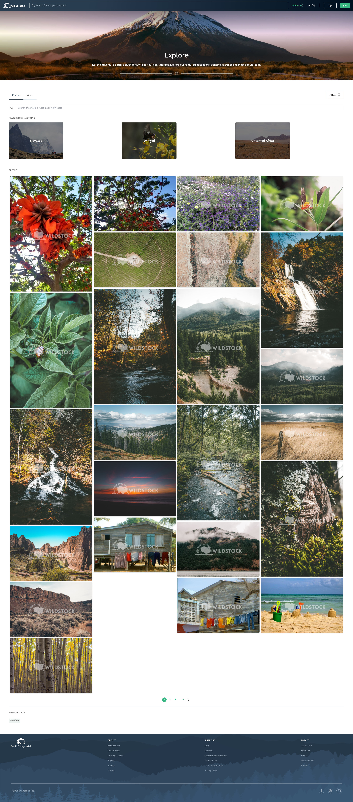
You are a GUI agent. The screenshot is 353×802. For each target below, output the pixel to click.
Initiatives (305, 750)
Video (30, 95)
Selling (111, 765)
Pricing (111, 770)
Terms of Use (210, 760)
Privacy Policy (210, 770)
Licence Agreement (213, 765)
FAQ (206, 745)
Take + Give (306, 745)
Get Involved (307, 760)
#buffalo (14, 720)
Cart (309, 5)
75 (183, 699)
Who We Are (114, 745)
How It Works (114, 750)
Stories (304, 765)
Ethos (304, 755)
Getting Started (115, 755)
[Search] (32, 5)
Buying (111, 760)
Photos (16, 95)
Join (345, 5)
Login (330, 5)
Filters (333, 95)
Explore (295, 5)
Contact (208, 750)
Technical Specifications (215, 755)
